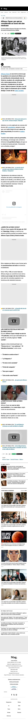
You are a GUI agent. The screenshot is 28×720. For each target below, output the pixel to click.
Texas (10, 12)
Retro (19, 709)
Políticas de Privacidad (14, 681)
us (8, 705)
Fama (9, 709)
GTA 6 (19, 12)
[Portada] (14, 659)
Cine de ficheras (14, 459)
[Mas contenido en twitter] (14, 695)
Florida (2, 12)
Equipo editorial (14, 660)
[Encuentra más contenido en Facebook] (2, 33)
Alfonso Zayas (5, 459)
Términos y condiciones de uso (14, 679)
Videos (19, 702)
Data (19, 705)
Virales (8, 712)
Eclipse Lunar (23, 12)
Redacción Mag (6, 66)
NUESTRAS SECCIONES (14, 699)
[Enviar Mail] (2, 66)
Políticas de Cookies (14, 684)
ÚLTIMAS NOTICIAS (7, 610)
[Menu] (2, 8)
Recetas (19, 712)
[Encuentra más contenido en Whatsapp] (8, 33)
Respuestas (8, 702)
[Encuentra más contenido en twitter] (5, 33)
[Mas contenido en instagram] (16, 695)
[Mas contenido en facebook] (11, 695)
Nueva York (14, 12)
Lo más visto (5, 464)
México (21, 459)
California (6, 12)
